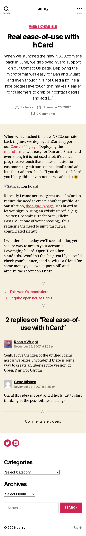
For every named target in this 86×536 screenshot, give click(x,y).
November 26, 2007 (57, 107)
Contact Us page (24, 146)
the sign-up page (40, 206)
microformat (15, 151)
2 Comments (46, 114)
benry (43, 8)
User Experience (43, 26)
